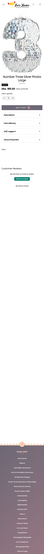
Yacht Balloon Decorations (22, 468)
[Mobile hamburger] (4, 4)
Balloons (22, 463)
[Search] (33, 4)
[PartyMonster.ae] (18, 4)
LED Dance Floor (22, 509)
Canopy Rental (22, 532)
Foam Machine (22, 500)
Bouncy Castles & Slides (22, 491)
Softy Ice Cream (22, 551)
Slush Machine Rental (22, 546)
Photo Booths (22, 458)
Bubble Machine (22, 505)
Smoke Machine (22, 496)
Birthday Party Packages (22, 477)
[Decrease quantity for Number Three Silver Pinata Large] (4, 98)
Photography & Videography (22, 537)
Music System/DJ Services (22, 486)
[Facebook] (9, 149)
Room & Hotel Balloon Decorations (22, 472)
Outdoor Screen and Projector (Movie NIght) (22, 482)
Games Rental (22, 518)
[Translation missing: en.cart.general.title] (40, 4)
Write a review (22, 179)
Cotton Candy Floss (22, 542)
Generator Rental (22, 523)
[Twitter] (14, 149)
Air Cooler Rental (22, 528)
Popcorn (22, 514)
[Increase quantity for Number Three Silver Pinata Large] (12, 98)
